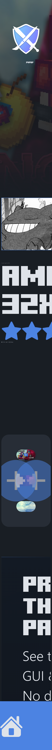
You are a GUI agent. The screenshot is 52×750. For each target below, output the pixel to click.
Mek (9, 263)
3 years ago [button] (3, 263)
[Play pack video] (26, 454)
